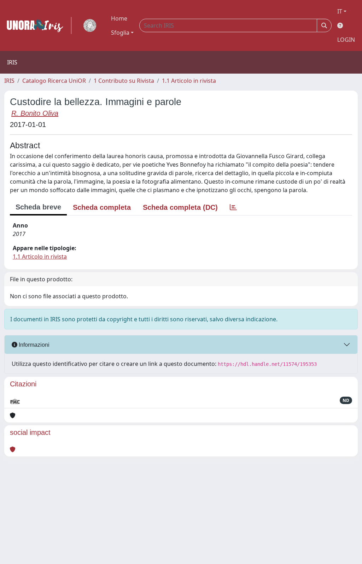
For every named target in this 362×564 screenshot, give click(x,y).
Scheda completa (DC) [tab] (180, 207)
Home (119, 18)
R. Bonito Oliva (34, 113)
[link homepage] (37, 25)
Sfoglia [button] (120, 32)
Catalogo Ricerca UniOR (54, 81)
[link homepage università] (90, 25)
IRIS (9, 81)
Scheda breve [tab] (38, 207)
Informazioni (33, 345)
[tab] (233, 207)
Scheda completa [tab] (102, 207)
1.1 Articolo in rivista (189, 81)
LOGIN (346, 40)
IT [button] (339, 11)
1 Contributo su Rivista (124, 81)
